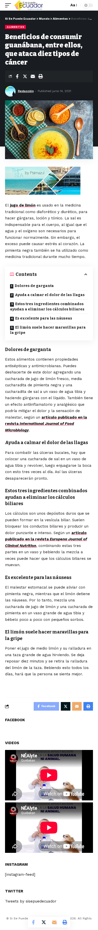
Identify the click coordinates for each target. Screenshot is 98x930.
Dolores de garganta (34, 286)
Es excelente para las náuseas (43, 318)
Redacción (26, 91)
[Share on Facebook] (17, 76)
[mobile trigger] (9, 5)
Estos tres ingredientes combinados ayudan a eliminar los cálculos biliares (47, 306)
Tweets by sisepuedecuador (31, 901)
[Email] (32, 76)
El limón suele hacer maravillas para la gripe (48, 330)
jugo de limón (22, 205)
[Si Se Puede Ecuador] (28, 5)
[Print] (40, 76)
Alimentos (15, 26)
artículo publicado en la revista (46, 423)
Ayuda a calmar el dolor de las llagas (50, 295)
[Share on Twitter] (24, 76)
